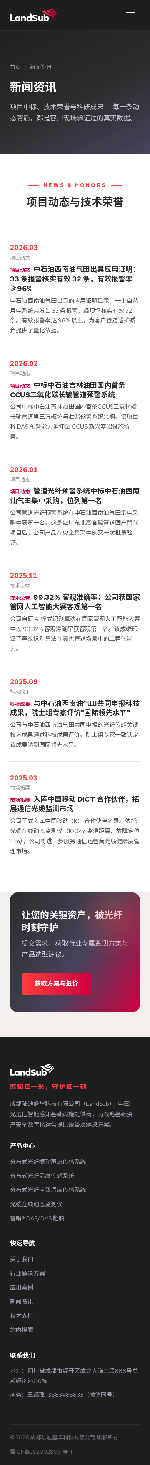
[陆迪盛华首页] (33, 15)
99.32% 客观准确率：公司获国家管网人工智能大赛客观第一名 (75, 602)
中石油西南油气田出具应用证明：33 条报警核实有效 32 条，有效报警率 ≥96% (75, 279)
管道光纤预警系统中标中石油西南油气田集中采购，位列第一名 (75, 495)
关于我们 (21, 1259)
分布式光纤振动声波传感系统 (48, 1162)
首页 (15, 67)
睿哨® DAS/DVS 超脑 (37, 1218)
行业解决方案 (27, 1273)
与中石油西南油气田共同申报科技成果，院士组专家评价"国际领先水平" (75, 708)
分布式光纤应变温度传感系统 (48, 1190)
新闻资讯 (21, 1301)
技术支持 (21, 1315)
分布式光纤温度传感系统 (42, 1175)
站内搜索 (21, 1330)
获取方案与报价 (56, 983)
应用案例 (21, 1287)
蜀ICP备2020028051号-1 (41, 1451)
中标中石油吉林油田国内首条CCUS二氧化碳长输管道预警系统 (67, 390)
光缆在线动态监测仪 (36, 1204)
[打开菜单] (131, 15)
